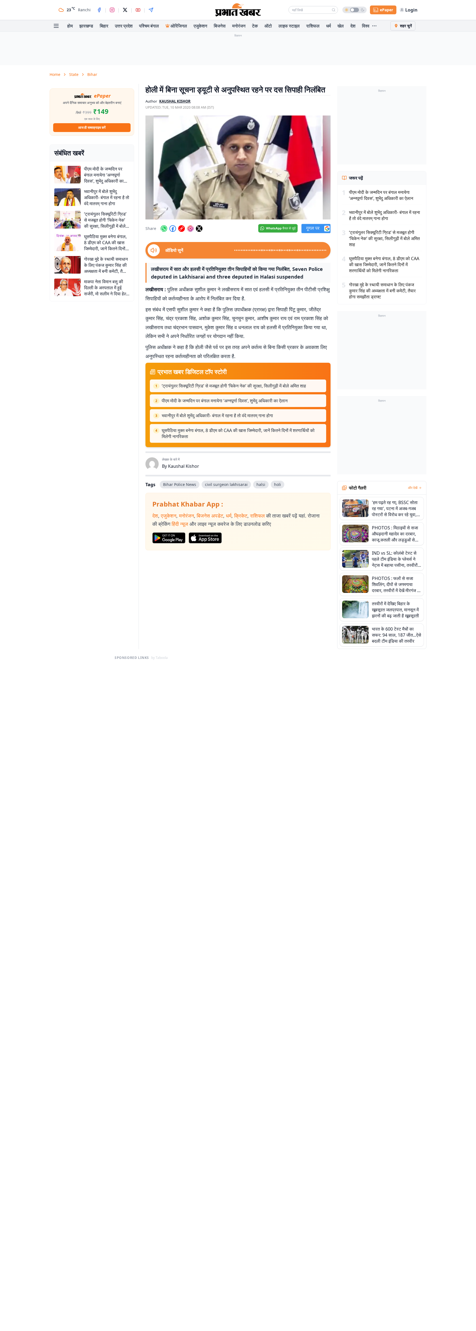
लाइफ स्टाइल (289, 26)
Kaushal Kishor (183, 466)
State (74, 74)
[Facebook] (99, 10)
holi (277, 484)
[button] (238, 167)
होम (70, 26)
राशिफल (313, 26)
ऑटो (268, 26)
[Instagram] (112, 10)
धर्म (328, 26)
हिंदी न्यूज (180, 524)
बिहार (104, 26)
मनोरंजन (238, 26)
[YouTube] (138, 10)
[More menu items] (374, 25)
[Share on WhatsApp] (164, 228)
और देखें (412, 488)
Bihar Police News (179, 484)
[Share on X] (199, 228)
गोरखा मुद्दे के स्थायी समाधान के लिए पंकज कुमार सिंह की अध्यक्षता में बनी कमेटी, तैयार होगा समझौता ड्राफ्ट (382, 291)
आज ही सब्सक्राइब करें (92, 127)
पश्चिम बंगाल (149, 26)
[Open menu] (56, 25)
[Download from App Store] (205, 537)
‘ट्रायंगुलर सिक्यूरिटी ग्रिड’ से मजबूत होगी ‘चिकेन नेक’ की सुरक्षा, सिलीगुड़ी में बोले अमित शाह (234, 386)
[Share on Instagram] (190, 228)
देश (352, 26)
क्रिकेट (240, 515)
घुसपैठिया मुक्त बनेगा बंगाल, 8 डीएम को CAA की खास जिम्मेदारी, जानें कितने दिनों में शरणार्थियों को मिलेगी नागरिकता (238, 433)
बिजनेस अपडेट (210, 515)
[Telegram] (151, 10)
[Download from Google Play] (168, 537)
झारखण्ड (86, 26)
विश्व (365, 26)
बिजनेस (220, 26)
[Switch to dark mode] (354, 10)
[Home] (238, 9)
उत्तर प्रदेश (123, 26)
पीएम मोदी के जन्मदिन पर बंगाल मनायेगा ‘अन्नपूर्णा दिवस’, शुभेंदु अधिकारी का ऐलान (225, 401)
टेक (255, 26)
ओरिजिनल (179, 26)
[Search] (333, 10)
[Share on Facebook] (172, 228)
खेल (340, 26)
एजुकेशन (200, 26)
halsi (260, 484)
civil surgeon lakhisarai (226, 484)
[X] (125, 10)
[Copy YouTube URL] (181, 228)
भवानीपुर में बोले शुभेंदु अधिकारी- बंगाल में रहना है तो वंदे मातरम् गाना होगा (217, 416)
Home (55, 74)
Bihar (92, 74)
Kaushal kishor (175, 101)
